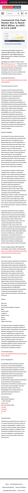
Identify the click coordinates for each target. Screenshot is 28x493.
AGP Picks (4, 2)
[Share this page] (26, 13)
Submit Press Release (8, 487)
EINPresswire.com (10, 64)
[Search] (18, 13)
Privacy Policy (21, 490)
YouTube (3, 411)
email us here (5, 403)
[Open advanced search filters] (22, 13)
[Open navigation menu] (2, 13)
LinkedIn (3, 407)
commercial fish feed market (9, 66)
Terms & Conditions (20, 487)
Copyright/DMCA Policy (9, 490)
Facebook (4, 409)
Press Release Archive (16, 484)
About (7, 484)
